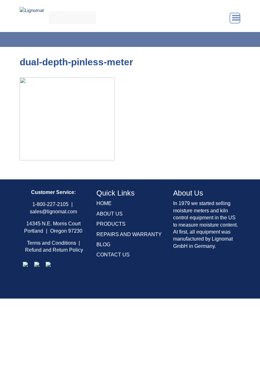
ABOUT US (109, 213)
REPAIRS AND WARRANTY (129, 234)
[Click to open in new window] (25, 264)
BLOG (103, 244)
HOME (104, 203)
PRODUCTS (111, 224)
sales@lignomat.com (53, 211)
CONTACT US (113, 254)
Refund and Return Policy (54, 250)
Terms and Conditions (51, 243)
